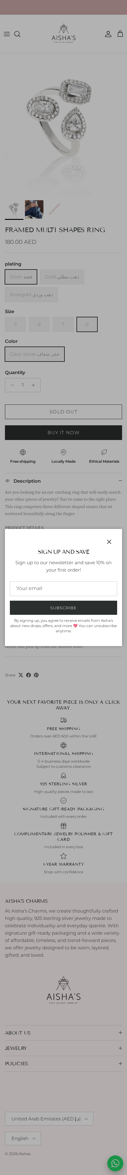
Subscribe (63, 607)
